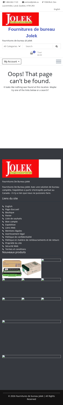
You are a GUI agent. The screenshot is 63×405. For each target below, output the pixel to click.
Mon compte (11, 221)
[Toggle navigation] (58, 61)
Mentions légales (13, 230)
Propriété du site (13, 243)
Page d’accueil (12, 209)
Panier (8, 215)
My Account (11, 61)
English (57, 9)
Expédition (10, 224)
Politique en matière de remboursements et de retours (32, 240)
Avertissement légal (15, 233)
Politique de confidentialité (18, 237)
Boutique (9, 212)
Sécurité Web (11, 246)
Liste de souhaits (13, 218)
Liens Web (10, 227)
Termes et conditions (15, 249)
